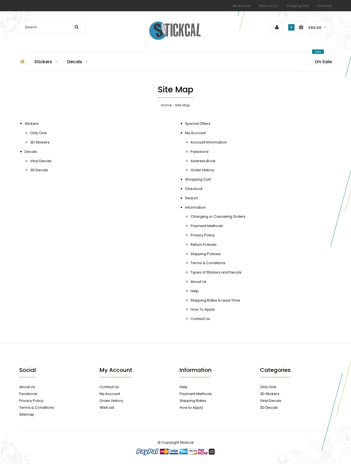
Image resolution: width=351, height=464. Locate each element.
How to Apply (191, 407)
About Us (198, 281)
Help (195, 291)
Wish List (107, 407)
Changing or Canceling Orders (218, 216)
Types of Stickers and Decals (216, 272)
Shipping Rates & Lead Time (215, 300)
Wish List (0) (268, 6)
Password (199, 151)
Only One (38, 133)
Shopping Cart (298, 6)
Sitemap (26, 414)
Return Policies (204, 244)
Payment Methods (207, 225)
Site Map (182, 105)
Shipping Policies (206, 253)
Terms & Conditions (208, 263)
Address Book (203, 161)
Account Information (209, 142)
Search (191, 198)
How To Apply (203, 309)
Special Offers (197, 123)
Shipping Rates (193, 400)
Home (166, 105)
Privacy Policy (203, 235)
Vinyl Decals (41, 161)
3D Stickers (40, 142)
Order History (202, 170)
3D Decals (39, 170)
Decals (31, 151)
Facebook (28, 393)
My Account (242, 6)
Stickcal (187, 442)
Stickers (32, 123)
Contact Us (200, 318)
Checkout (324, 6)
